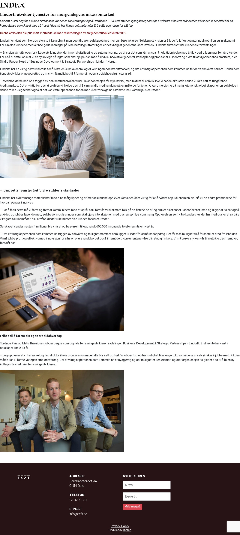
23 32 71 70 (78, 500)
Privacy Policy (120, 526)
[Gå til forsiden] (24, 5)
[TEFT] (24, 477)
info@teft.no (78, 514)
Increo (127, 530)
